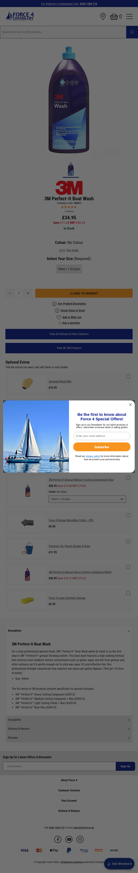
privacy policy (93, 456)
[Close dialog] (130, 404)
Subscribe (102, 447)
